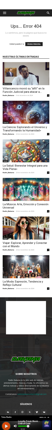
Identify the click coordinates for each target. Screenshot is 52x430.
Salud (5, 161)
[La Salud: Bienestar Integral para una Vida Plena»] (26, 150)
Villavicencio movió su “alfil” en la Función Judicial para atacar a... (23, 90)
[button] (4, 13)
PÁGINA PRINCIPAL (34, 44)
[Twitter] (29, 412)
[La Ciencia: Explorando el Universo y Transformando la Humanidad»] (26, 112)
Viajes (5, 238)
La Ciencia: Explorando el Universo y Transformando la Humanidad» (25, 129)
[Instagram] (22, 412)
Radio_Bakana (8, 95)
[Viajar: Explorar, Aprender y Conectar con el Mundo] (26, 228)
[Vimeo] (36, 412)
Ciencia (5, 123)
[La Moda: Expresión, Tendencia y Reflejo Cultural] (26, 266)
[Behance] (8, 412)
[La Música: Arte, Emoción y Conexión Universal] (26, 189)
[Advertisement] (26, 4)
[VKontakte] (44, 412)
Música (5, 200)
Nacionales (7, 84)
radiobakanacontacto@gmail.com (32, 394)
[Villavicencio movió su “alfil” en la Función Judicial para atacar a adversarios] (26, 73)
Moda (5, 277)
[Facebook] (15, 412)
